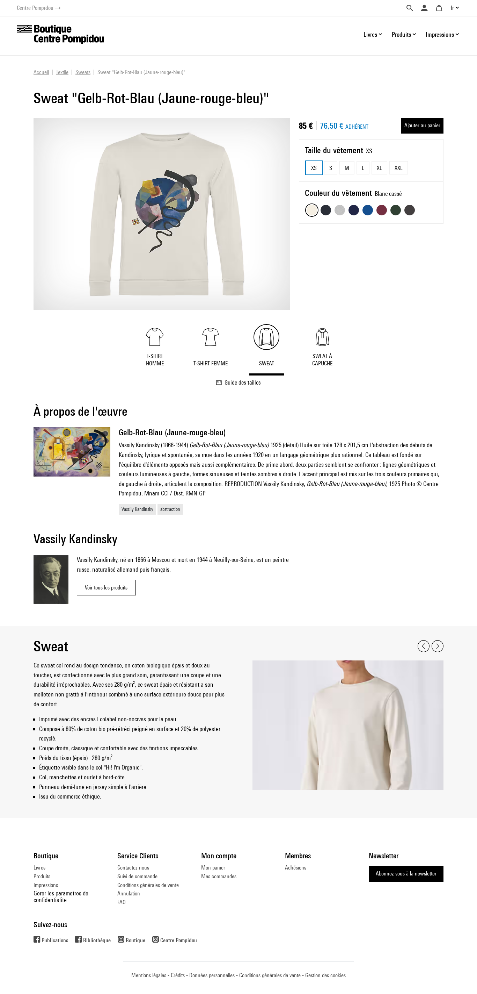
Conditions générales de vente (148, 885)
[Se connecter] (424, 8)
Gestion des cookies (325, 975)
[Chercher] (409, 8)
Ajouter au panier (422, 125)
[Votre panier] (439, 8)
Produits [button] (401, 34)
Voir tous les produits (106, 587)
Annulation (128, 893)
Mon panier (213, 867)
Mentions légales (148, 975)
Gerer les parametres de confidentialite (61, 896)
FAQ (121, 902)
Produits (42, 876)
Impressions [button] (440, 34)
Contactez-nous (133, 867)
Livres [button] (370, 34)
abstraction (170, 509)
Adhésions (295, 867)
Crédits (178, 975)
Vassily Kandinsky (137, 509)
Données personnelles (212, 975)
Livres (39, 867)
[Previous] (424, 646)
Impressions (46, 885)
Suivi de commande (137, 876)
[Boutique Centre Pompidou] (60, 33)
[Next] (437, 646)
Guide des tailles (243, 382)
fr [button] (452, 8)
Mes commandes (218, 876)
